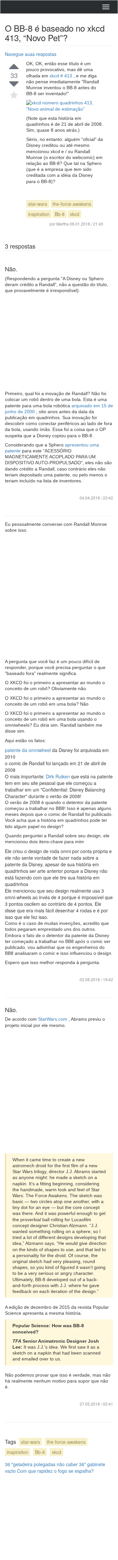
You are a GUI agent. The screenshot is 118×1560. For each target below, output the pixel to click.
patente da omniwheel (28, 750)
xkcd (74, 214)
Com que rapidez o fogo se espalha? (55, 1470)
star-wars (37, 204)
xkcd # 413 (61, 75)
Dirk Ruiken (58, 776)
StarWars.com (53, 1019)
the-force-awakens (71, 204)
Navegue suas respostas (30, 54)
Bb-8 (60, 214)
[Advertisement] (59, 342)
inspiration (38, 214)
